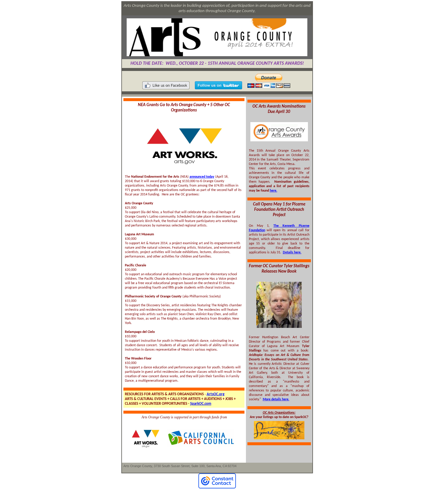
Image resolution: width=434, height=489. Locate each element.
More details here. (276, 399)
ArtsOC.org (215, 394)
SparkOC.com (200, 404)
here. (273, 190)
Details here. (292, 252)
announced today (202, 177)
